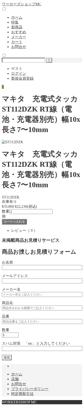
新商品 (16, 27)
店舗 (15, 379)
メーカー (18, 37)
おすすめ (18, 32)
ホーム (16, 17)
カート (16, 42)
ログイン (18, 73)
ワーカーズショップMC (21, 4)
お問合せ (18, 47)
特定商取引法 (22, 394)
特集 (15, 22)
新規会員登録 (22, 78)
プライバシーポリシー (30, 389)
